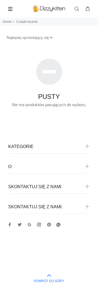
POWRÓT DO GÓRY (49, 281)
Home (7, 22)
